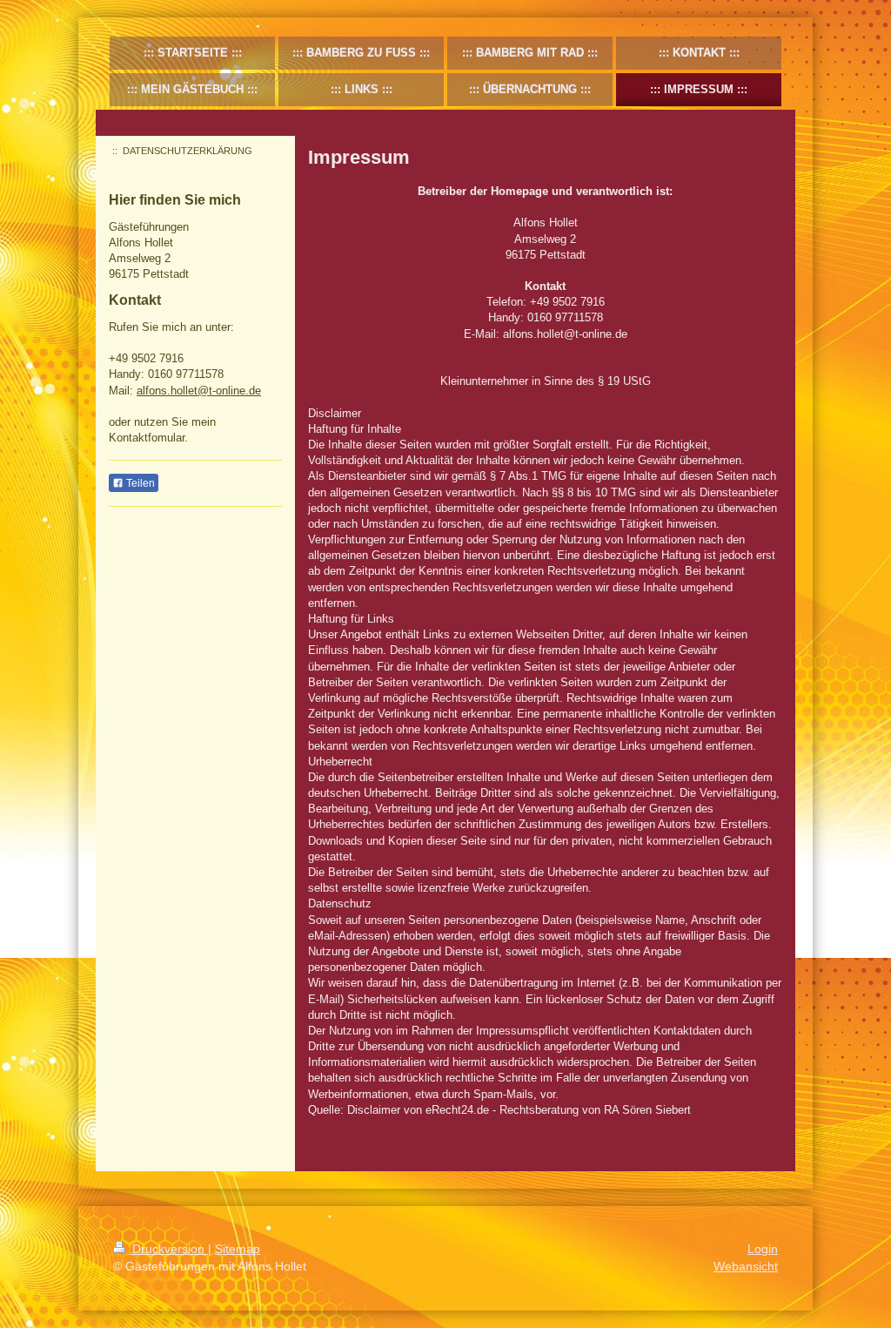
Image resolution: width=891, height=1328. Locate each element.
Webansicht (745, 1266)
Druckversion (168, 1249)
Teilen (139, 483)
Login (762, 1249)
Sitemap (237, 1249)
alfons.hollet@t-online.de (199, 390)
